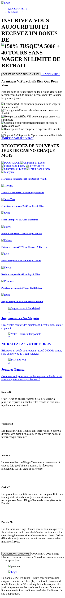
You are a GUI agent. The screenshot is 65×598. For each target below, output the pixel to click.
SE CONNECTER (18, 8)
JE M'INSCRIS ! (50, 74)
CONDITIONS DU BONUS (16, 553)
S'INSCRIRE (15, 11)
